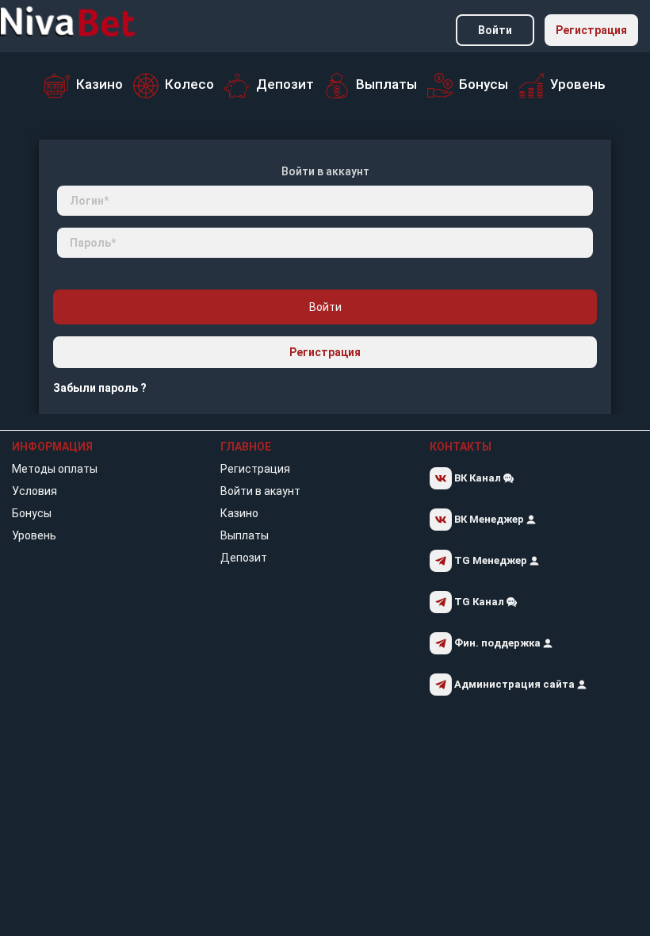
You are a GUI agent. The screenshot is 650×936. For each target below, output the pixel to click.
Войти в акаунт (260, 491)
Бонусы (32, 513)
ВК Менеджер (489, 519)
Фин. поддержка (497, 643)
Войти (495, 30)
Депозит (243, 557)
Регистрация (591, 30)
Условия (34, 491)
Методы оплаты (55, 468)
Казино (239, 513)
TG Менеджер (491, 560)
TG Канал (479, 602)
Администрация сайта (514, 684)
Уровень (34, 535)
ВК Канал (477, 478)
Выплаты (244, 535)
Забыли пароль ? (100, 388)
